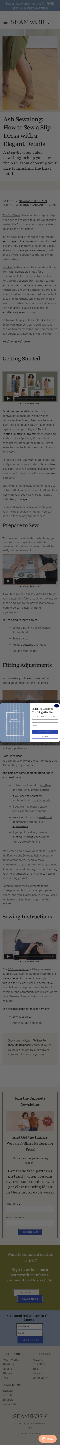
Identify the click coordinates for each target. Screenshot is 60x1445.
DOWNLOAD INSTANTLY (45, 732)
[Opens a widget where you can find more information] (47, 1439)
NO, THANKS (45, 736)
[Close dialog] (56, 705)
